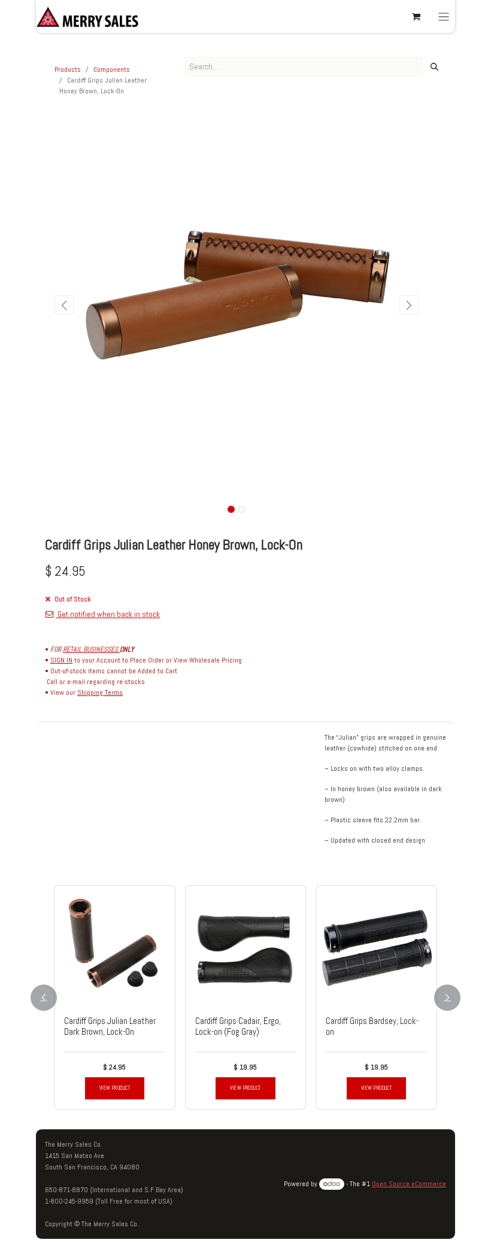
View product (114, 1088)
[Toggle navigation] (444, 16)
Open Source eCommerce (409, 1184)
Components (111, 69)
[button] (64, 304)
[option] (245, 997)
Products (67, 69)
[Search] (434, 67)
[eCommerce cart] (416, 16)
